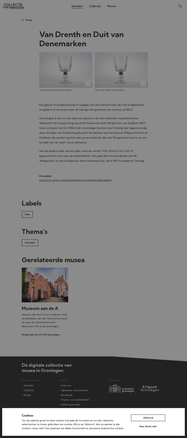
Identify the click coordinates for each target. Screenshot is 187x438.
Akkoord (148, 417)
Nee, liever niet (148, 426)
